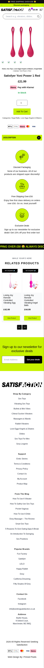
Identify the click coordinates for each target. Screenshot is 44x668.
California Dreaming (22, 579)
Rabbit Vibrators (22, 424)
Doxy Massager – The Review (22, 519)
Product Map (22, 484)
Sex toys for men (22, 439)
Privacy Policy (22, 469)
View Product (11, 318)
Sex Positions (22, 539)
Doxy (22, 574)
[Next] (24, 327)
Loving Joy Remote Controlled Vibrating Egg (9, 299)
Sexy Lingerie (22, 444)
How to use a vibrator (22, 499)
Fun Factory (22, 554)
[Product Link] (11, 281)
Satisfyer (22, 559)
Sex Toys (10, 69)
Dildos (22, 434)
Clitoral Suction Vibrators (22, 414)
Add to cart (22, 111)
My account (22, 479)
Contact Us (22, 474)
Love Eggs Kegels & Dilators (23, 69)
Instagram (22, 604)
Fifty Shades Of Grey (22, 584)
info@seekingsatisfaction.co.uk (22, 609)
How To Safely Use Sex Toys (22, 504)
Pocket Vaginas (22, 509)
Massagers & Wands (22, 419)
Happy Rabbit (22, 569)
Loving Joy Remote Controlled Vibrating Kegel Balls (31, 300)
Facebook (22, 599)
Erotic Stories (22, 459)
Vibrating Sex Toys (22, 404)
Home (4, 69)
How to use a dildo (22, 514)
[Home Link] (12, 10)
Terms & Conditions (22, 464)
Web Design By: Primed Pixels (22, 657)
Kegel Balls (38, 69)
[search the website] (38, 16)
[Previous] (19, 327)
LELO (22, 564)
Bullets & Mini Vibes (22, 409)
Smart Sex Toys (22, 524)
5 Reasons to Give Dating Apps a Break (22, 529)
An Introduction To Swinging (22, 534)
